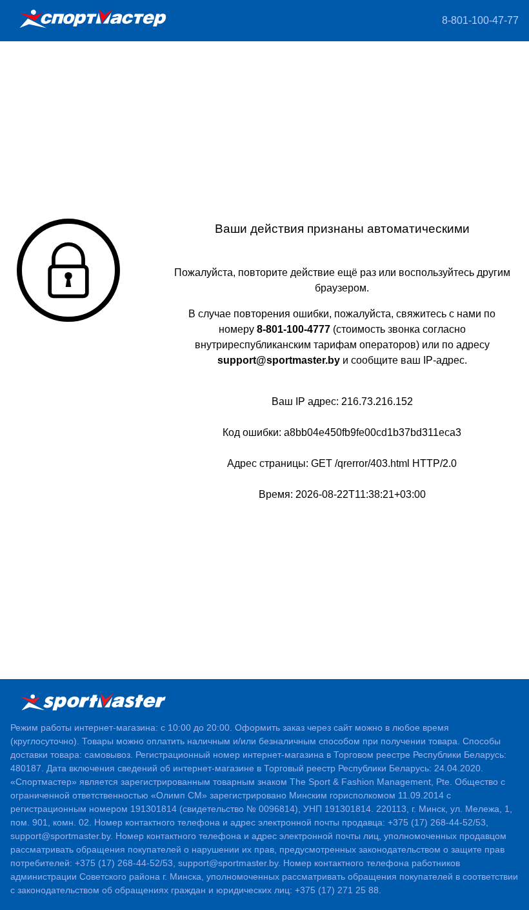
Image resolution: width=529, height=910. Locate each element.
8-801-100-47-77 (480, 20)
